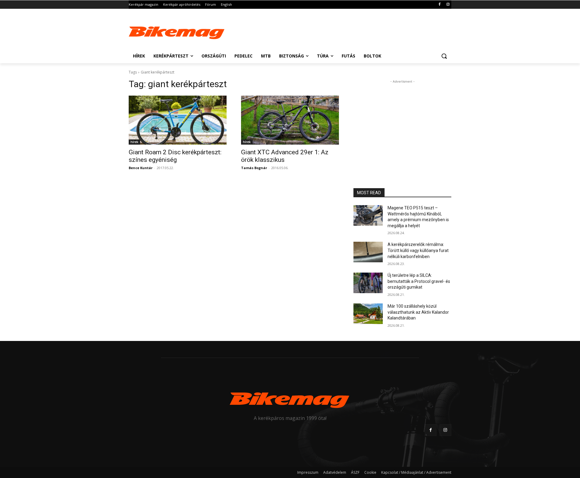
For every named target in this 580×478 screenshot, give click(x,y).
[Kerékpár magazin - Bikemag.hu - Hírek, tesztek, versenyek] (177, 31)
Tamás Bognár (254, 167)
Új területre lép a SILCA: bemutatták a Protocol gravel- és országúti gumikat (419, 281)
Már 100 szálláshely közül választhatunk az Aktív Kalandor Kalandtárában (418, 312)
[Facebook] (439, 4)
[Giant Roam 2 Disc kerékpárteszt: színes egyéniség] (178, 120)
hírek (134, 142)
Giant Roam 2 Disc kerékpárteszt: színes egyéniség (175, 156)
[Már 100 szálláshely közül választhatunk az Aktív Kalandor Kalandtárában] (368, 313)
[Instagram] (447, 4)
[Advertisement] (335, 30)
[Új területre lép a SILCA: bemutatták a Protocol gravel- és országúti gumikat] (368, 283)
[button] (444, 56)
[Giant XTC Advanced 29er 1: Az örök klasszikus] (290, 120)
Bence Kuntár (141, 167)
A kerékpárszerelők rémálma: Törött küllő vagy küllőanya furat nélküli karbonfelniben (418, 250)
